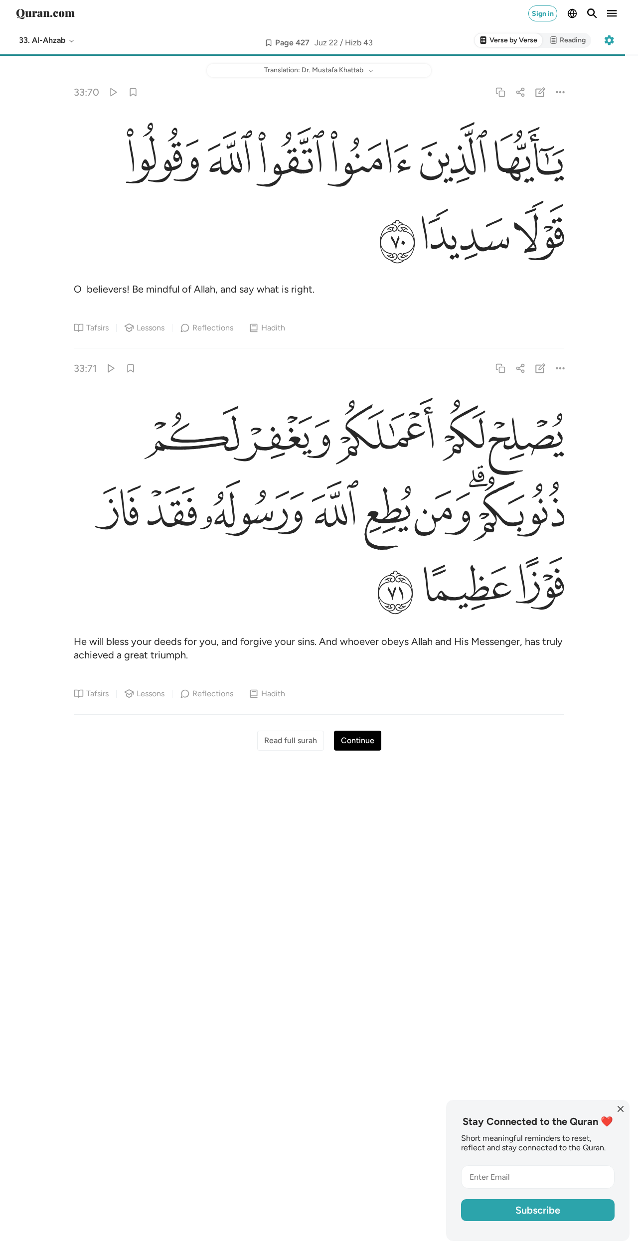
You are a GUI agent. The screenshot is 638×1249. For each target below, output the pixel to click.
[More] (560, 92)
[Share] (520, 92)
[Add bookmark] (269, 43)
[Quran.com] (45, 13)
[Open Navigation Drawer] (612, 13)
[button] (47, 40)
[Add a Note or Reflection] (540, 92)
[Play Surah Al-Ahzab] (113, 92)
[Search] (592, 13)
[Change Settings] (609, 40)
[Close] (621, 1109)
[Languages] (572, 13)
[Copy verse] (500, 92)
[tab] (508, 40)
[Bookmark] (133, 92)
